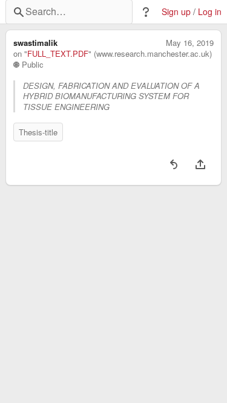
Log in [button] (210, 12)
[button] (146, 12)
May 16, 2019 (190, 42)
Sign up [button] (176, 12)
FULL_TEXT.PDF (57, 53)
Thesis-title (38, 132)
